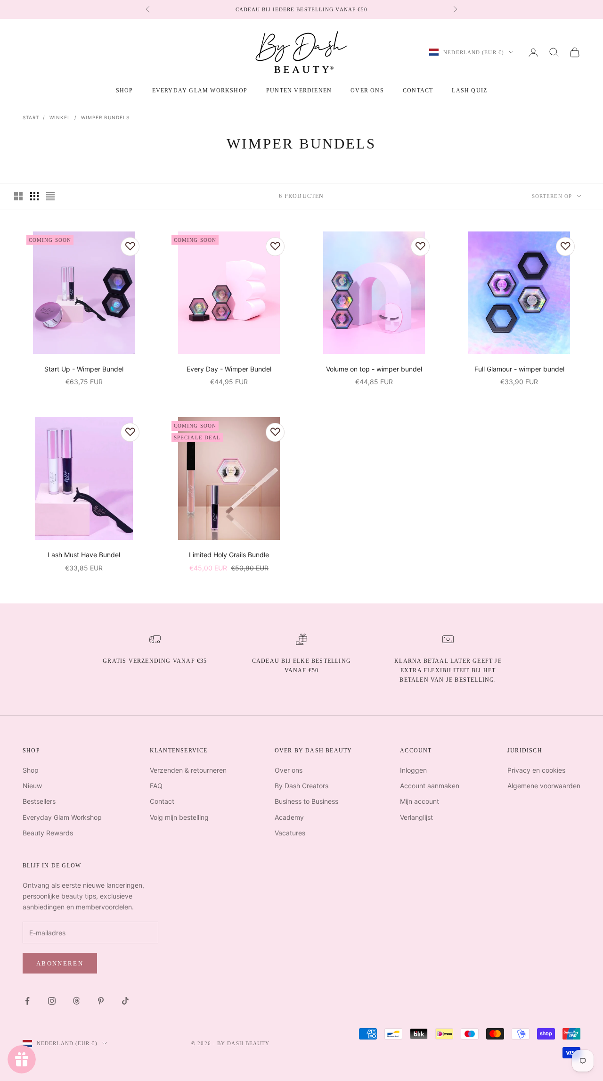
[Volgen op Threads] (76, 1001)
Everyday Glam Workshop (199, 90)
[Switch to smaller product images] (34, 196)
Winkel (60, 117)
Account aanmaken (429, 786)
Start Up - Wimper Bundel (83, 369)
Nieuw (32, 786)
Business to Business (306, 801)
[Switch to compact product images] (50, 196)
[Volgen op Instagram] (52, 1001)
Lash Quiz (469, 90)
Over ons (367, 90)
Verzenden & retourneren (188, 770)
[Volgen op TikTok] (125, 1001)
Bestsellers (39, 801)
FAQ (156, 786)
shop (124, 90)
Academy (289, 817)
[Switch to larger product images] (18, 196)
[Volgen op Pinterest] (101, 1001)
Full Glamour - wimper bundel (519, 369)
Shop (31, 770)
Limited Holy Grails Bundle (229, 555)
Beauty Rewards (48, 833)
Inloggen (413, 770)
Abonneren (59, 963)
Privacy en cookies (536, 770)
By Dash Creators (301, 786)
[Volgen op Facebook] (27, 1001)
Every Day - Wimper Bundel (229, 369)
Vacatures (290, 833)
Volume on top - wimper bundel (374, 369)
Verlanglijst (416, 817)
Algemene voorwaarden (543, 786)
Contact (418, 90)
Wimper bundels (105, 117)
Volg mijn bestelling (179, 817)
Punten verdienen (299, 90)
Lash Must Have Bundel (84, 555)
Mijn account (419, 801)
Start (31, 117)
